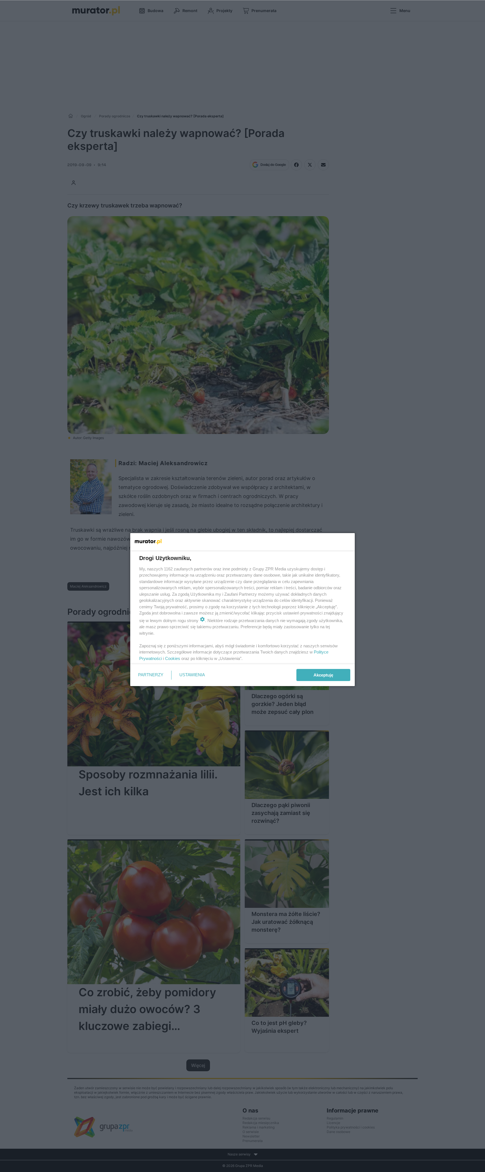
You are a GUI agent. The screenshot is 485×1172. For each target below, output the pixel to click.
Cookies (172, 658)
